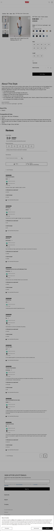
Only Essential (36, 528)
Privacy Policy (14, 524)
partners (19, 519)
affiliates (13, 519)
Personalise (7, 528)
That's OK (47, 528)
